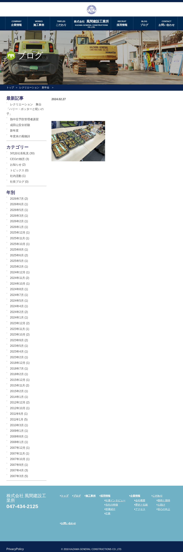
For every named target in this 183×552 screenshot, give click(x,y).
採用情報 (122, 23)
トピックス (17, 170)
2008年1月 (17, 442)
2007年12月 (17, 447)
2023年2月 (17, 357)
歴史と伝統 (141, 504)
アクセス (140, 509)
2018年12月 (17, 362)
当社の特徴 (111, 504)
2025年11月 (17, 238)
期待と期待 (164, 500)
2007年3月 (17, 476)
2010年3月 (17, 425)
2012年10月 (17, 408)
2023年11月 (17, 328)
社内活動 (15, 175)
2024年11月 (17, 277)
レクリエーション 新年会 (34, 87)
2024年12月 (17, 272)
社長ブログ (17, 181)
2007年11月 (17, 453)
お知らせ (15, 164)
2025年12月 (17, 232)
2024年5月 (17, 300)
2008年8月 (17, 436)
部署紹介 (110, 509)
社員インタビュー (115, 500)
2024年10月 (17, 283)
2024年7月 (17, 294)
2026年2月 (17, 221)
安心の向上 (164, 509)
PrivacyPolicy (15, 549)
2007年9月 (17, 464)
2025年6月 (17, 255)
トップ (10, 87)
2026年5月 (17, 209)
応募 (107, 513)
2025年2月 (17, 266)
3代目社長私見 (19, 153)
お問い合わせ (167, 23)
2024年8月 (17, 289)
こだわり (61, 23)
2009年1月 (17, 430)
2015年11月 (17, 385)
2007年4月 (17, 470)
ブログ (144, 23)
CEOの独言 (17, 159)
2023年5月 (17, 345)
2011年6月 (16, 413)
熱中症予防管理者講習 (24, 119)
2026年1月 (17, 227)
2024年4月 (17, 306)
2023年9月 (17, 340)
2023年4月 (17, 351)
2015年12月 (17, 379)
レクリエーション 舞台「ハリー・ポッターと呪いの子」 (25, 109)
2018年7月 (17, 368)
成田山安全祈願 (20, 125)
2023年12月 (17, 323)
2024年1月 (17, 317)
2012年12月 (17, 402)
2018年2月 (17, 374)
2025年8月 (17, 249)
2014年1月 (17, 396)
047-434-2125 (22, 506)
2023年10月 (17, 334)
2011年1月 (16, 419)
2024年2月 (17, 311)
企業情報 (16, 23)
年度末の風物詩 (20, 136)
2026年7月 (17, 198)
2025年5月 (17, 260)
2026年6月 (17, 204)
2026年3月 (17, 215)
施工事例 (38, 23)
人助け (161, 504)
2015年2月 (17, 391)
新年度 (14, 130)
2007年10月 (17, 459)
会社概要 (140, 500)
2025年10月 (17, 244)
